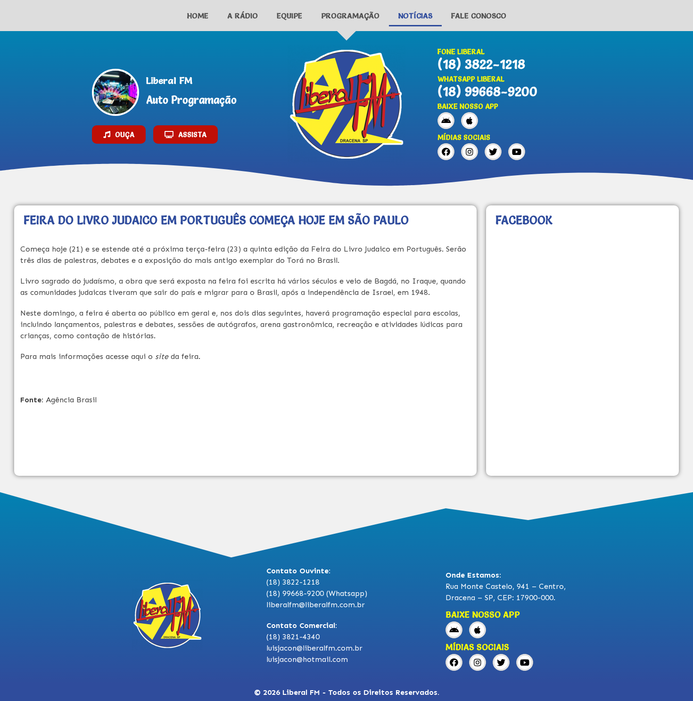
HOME (197, 15)
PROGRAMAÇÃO (350, 15)
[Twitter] (493, 151)
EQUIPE (289, 15)
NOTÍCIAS (415, 15)
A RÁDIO (242, 15)
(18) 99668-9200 (487, 91)
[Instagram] (469, 151)
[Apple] (469, 120)
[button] (119, 134)
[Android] (445, 120)
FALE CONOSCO (478, 15)
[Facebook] (445, 151)
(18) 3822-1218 (481, 64)
